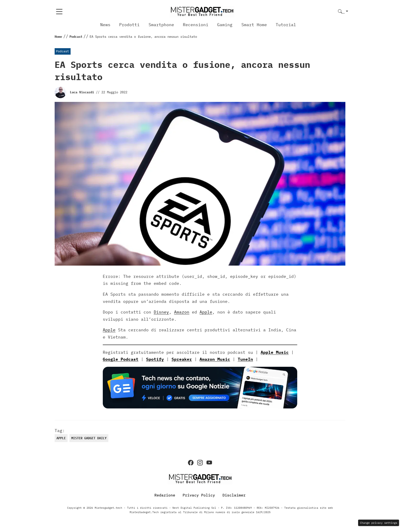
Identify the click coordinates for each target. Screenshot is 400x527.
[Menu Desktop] (59, 11)
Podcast (62, 51)
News (105, 24)
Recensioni (195, 24)
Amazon (181, 312)
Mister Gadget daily (88, 438)
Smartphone (161, 24)
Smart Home (254, 24)
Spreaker (182, 359)
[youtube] (209, 462)
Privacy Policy (199, 495)
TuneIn (245, 359)
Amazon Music (215, 359)
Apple (206, 312)
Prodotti (129, 24)
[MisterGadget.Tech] (201, 11)
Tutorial (286, 24)
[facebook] (191, 462)
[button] (343, 11)
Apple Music (275, 352)
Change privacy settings (378, 522)
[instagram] (200, 462)
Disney (161, 312)
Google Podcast (120, 359)
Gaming (224, 24)
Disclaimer (234, 495)
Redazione (164, 495)
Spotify (155, 359)
